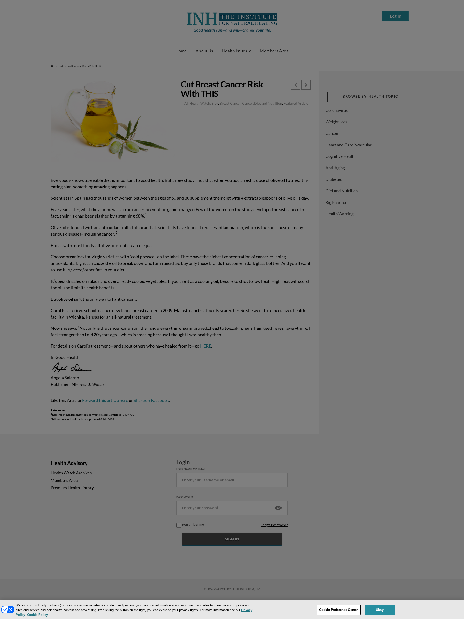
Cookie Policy (37, 615)
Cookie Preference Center (338, 610)
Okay (380, 610)
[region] (232, 609)
